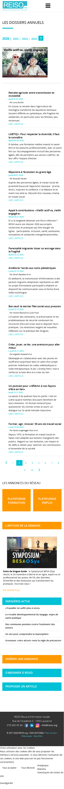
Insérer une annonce (21, 659)
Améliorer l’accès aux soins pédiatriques (32, 268)
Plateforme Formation (17, 500)
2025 (16, 39)
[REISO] (15, 6)
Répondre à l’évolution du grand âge (30, 172)
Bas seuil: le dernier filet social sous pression (35, 306)
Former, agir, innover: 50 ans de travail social (35, 424)
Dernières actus (17, 601)
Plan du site (50, 733)
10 (32, 470)
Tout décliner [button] (28, 767)
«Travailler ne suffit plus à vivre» (22, 608)
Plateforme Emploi (47, 500)
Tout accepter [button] (9, 767)
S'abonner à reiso (19, 672)
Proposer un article (21, 686)
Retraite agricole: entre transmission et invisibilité (31, 94)
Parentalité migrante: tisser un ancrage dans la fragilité (35, 250)
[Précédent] (6, 462)
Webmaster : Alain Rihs (32, 736)
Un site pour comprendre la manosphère (27, 634)
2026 (5, 39)
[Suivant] (39, 470)
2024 (25, 39)
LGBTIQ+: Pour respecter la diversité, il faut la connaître (34, 135)
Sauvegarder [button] (6, 783)
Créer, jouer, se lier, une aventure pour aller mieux (34, 346)
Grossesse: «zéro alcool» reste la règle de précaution (33, 640)
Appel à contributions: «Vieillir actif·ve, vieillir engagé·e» (35, 212)
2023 (34, 39)
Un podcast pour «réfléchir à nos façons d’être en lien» (32, 387)
